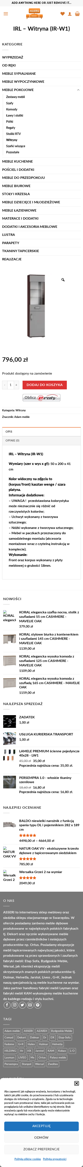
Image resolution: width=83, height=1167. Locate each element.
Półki (9, 121)
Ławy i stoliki (14, 115)
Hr (21, 1051)
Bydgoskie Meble (61, 1031)
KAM (51, 1051)
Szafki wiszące (15, 146)
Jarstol (39, 1051)
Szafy (9, 103)
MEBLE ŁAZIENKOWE (19, 210)
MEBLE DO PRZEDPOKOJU (23, 177)
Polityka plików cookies (27, 1159)
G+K (21, 1044)
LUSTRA (8, 234)
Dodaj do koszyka (45, 385)
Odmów (41, 1137)
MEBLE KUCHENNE (17, 161)
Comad (8, 1037)
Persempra (11, 1064)
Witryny (11, 140)
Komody (11, 109)
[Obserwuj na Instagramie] (14, 1005)
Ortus (42, 1057)
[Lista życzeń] (62, 13)
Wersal (39, 1064)
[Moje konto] (70, 13)
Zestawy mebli (15, 97)
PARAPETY (10, 243)
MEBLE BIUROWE (16, 186)
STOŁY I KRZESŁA (16, 194)
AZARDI (42, 1031)
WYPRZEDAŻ (12, 57)
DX (52, 1037)
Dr (44, 1037)
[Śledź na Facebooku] (7, 1005)
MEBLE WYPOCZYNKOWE (23, 81)
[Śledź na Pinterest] (37, 1005)
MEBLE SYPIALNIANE (19, 73)
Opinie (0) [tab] (13, 440)
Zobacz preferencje (41, 1149)
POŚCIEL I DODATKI (18, 169)
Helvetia (57, 1044)
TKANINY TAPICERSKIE (20, 251)
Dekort (21, 1037)
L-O (72, 1051)
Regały (10, 127)
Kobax (62, 1051)
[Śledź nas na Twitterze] (22, 1005)
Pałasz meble (58, 1057)
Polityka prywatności (54, 1159)
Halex (31, 1044)
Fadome (9, 1044)
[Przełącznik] (78, 90)
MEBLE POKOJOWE (18, 90)
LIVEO (22, 1057)
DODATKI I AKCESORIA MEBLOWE (29, 226)
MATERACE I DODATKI (20, 218)
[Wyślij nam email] (30, 1005)
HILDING (10, 1051)
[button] (76, 1083)
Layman (9, 1057)
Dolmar (34, 1037)
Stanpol (26, 1064)
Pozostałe (12, 152)
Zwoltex (53, 1064)
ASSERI (28, 1031)
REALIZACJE (11, 259)
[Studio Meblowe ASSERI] (34, 13)
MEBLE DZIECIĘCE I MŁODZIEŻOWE (31, 202)
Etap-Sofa (65, 1037)
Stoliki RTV (13, 134)
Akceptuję (41, 1126)
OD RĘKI (9, 65)
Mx (32, 1057)
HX (29, 1051)
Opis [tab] (9, 432)
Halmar (43, 1044)
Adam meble (22, 417)
